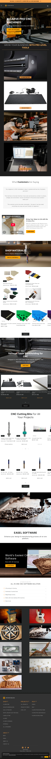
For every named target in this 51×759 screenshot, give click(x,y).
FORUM (33, 704)
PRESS (4, 738)
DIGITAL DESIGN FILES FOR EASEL (10, 712)
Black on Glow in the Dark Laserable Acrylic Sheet (8, 324)
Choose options (9, 444)
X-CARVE (5, 718)
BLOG (4, 735)
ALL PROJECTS (24, 704)
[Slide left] (22, 330)
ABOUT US (5, 741)
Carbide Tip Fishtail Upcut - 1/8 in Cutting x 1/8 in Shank (23, 439)
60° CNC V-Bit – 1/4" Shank (22, 472)
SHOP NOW (25, 365)
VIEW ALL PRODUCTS (13, 32)
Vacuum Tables (25, 107)
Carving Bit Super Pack (37, 438)
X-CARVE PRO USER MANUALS (38, 712)
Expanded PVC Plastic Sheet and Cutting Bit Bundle (32, 284)
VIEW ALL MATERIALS (12, 257)
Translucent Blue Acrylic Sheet (38, 323)
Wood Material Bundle (7, 283)
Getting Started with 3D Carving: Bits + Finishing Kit (32, 302)
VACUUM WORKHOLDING (8, 707)
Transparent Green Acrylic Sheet (23, 323)
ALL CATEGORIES (7, 726)
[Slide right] (28, 330)
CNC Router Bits (25, 138)
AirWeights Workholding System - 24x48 (8, 392)
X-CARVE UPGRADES (7, 721)
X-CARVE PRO (6, 704)
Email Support (25, 749)
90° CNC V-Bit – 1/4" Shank (6, 472)
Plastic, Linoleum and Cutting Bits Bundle (10, 302)
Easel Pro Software (25, 169)
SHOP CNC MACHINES (14, 29)
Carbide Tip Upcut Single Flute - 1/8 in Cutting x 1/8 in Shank (8, 439)
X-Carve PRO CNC (25, 77)
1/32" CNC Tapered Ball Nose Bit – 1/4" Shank (39, 473)
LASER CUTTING (6, 715)
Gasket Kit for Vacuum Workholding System (39, 392)
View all (25, 334)
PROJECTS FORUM (25, 707)
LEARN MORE (30, 231)
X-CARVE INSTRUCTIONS (37, 715)
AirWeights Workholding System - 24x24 (23, 392)
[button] (1, 5)
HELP (33, 707)
